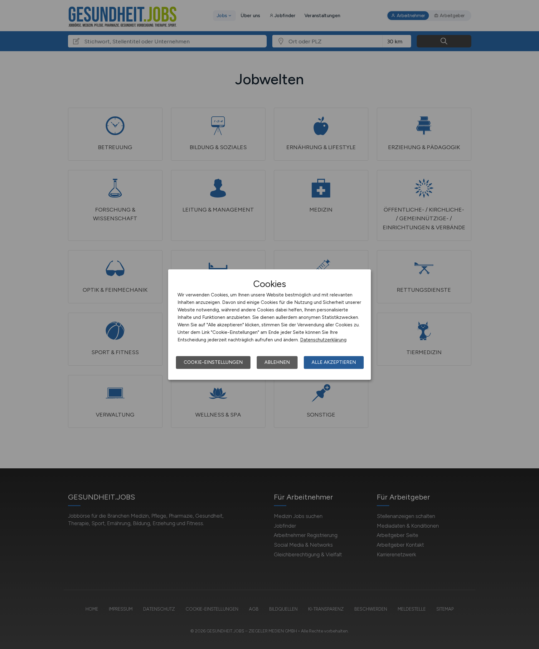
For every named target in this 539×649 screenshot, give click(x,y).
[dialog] (269, 324)
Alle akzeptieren (334, 362)
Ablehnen (277, 362)
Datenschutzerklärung (323, 340)
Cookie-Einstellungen (213, 362)
